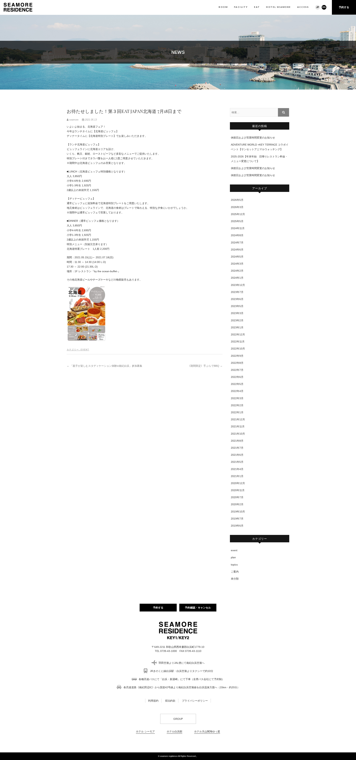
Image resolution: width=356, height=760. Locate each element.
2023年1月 (237, 327)
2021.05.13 (90, 119)
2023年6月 (237, 299)
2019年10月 (238, 511)
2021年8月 (237, 440)
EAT (257, 7)
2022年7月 (237, 369)
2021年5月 (237, 461)
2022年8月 (237, 362)
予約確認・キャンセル (198, 607)
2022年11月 (238, 341)
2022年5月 (237, 384)
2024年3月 (237, 263)
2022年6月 (237, 376)
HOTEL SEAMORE (278, 7)
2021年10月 (238, 433)
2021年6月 (237, 454)
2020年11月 (238, 490)
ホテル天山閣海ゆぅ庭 (207, 731)
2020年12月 (238, 483)
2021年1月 (237, 476)
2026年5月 (237, 199)
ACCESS (303, 7)
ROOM (223, 7)
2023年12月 (238, 284)
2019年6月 (237, 525)
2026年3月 (237, 207)
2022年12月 (238, 334)
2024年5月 (237, 256)
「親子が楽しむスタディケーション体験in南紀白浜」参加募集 (104, 365)
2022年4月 (237, 391)
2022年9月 (237, 355)
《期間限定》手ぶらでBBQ (205, 365)
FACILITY (241, 7)
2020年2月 (237, 504)
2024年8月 (237, 235)
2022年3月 (237, 398)
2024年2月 (237, 270)
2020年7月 (237, 497)
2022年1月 (237, 412)
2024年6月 (237, 249)
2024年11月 (238, 228)
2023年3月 (237, 313)
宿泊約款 (170, 700)
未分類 (235, 578)
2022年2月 (237, 405)
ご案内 (235, 571)
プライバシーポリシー (195, 700)
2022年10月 (238, 348)
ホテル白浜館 (174, 731)
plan (233, 557)
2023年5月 (237, 306)
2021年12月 (238, 419)
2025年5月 (237, 221)
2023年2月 (237, 320)
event (85, 349)
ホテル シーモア (145, 731)
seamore (73, 119)
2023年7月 (237, 292)
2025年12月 (238, 214)
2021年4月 (237, 469)
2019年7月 (237, 518)
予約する (344, 7)
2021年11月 (238, 426)
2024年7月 (237, 242)
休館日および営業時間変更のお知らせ (253, 137)
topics (234, 564)
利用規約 (153, 700)
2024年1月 (237, 277)
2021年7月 (237, 447)
